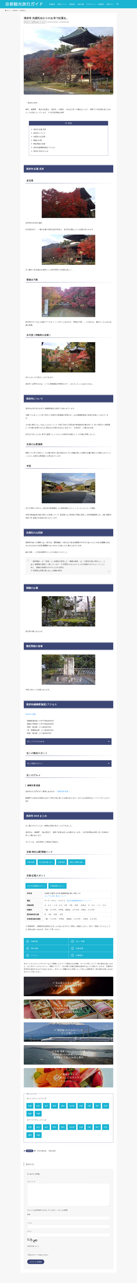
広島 (105, 1106)
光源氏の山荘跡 (39, 137)
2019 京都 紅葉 (41, 1151)
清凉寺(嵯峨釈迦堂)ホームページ (79, 901)
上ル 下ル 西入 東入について (55, 896)
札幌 (30, 1106)
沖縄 (38, 1114)
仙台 (38, 1106)
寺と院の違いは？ (46, 862)
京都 (81, 1106)
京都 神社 (61, 862)
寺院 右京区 (52, 1151)
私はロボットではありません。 (39, 1255)
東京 (54, 1106)
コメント (31, 1181)
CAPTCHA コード (33, 1246)
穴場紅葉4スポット (57, 886)
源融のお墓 (37, 140)
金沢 (46, 1106)
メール (29, 1223)
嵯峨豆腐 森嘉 (63, 791)
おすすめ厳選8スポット (36, 886)
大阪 (89, 1106)
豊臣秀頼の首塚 (39, 144)
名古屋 (71, 1106)
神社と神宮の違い (77, 862)
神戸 (97, 1106)
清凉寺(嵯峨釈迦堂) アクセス (44, 147)
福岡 (30, 1114)
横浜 (63, 1106)
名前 (28, 1214)
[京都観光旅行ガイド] (24, 4)
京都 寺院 (30, 862)
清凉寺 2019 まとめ (40, 151)
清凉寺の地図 (30, 714)
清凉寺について (39, 133)
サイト (29, 1231)
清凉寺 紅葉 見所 (39, 129)
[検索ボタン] (117, 4)
